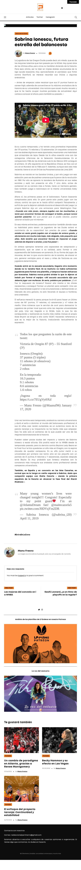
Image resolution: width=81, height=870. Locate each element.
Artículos (30, 17)
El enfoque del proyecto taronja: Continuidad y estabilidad (19, 812)
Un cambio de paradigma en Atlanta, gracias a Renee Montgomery (21, 764)
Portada (8, 755)
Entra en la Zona (21, 33)
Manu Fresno (30, 53)
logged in (22, 575)
